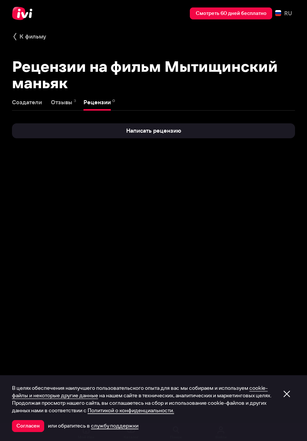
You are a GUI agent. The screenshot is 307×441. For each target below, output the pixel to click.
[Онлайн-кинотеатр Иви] (24, 13)
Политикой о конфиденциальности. (131, 410)
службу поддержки (115, 426)
